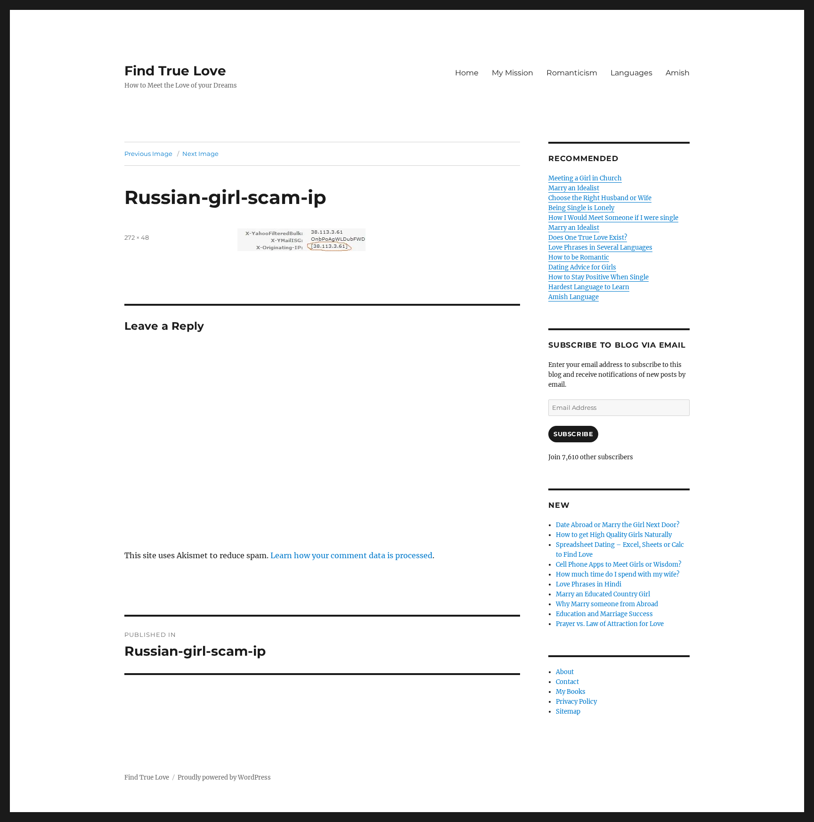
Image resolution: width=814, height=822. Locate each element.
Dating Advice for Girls (582, 267)
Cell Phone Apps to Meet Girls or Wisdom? (618, 565)
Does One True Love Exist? (587, 238)
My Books (571, 692)
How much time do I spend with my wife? (617, 574)
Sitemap (568, 712)
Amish (678, 72)
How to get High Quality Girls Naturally (614, 535)
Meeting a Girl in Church (585, 178)
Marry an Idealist (573, 188)
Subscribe (573, 434)
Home (467, 72)
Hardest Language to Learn (588, 287)
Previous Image (148, 153)
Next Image (200, 153)
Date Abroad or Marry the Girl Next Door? (617, 525)
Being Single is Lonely (581, 208)
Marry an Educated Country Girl (603, 594)
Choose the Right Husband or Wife (599, 198)
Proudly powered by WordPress (224, 777)
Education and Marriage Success (604, 614)
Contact (567, 682)
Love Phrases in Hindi (588, 584)
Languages (631, 72)
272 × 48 (136, 237)
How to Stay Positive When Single (598, 277)
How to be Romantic (578, 257)
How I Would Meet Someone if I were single (613, 218)
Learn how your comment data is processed (351, 555)
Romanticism (571, 72)
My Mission (512, 72)
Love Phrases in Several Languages (600, 248)
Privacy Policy (576, 702)
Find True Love (175, 71)
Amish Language (573, 297)
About (565, 672)
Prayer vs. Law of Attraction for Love (610, 624)
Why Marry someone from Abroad (607, 604)
